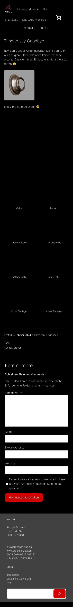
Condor (8, 347)
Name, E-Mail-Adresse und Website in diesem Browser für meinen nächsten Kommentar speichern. (38, 484)
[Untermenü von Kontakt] (34, 28)
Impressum (13, 574)
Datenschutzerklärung (19, 578)
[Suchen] (59, 593)
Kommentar (13, 392)
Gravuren (39, 334)
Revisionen (52, 334)
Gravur (17, 347)
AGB (9, 582)
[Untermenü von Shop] (48, 28)
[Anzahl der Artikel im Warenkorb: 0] (58, 18)
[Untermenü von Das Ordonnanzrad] (48, 19)
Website (10, 463)
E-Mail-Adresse (14, 447)
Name (8, 431)
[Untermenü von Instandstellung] (38, 9)
